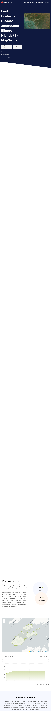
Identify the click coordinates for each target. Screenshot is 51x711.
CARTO (46, 651)
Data (33, 2)
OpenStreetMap (37, 651)
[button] (4, 620)
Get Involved (27, 2)
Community (39, 2)
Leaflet (31, 651)
